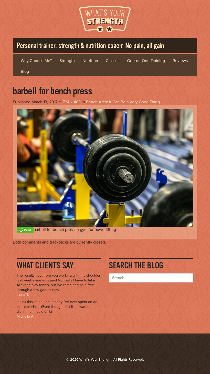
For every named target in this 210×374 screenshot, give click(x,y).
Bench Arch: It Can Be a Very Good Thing (123, 102)
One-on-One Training (146, 60)
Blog (25, 71)
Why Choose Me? (36, 60)
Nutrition (90, 60)
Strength (67, 60)
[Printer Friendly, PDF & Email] (25, 230)
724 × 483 (72, 102)
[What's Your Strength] (105, 18)
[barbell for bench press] (105, 167)
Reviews (180, 60)
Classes (112, 60)
